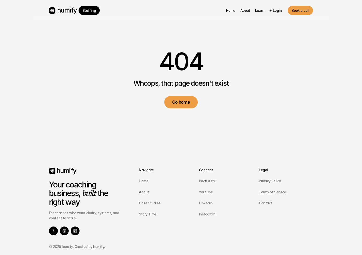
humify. (98, 246)
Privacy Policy (270, 181)
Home (143, 181)
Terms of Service (272, 192)
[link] (89, 10)
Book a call (207, 181)
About (144, 192)
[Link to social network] (53, 231)
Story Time (147, 214)
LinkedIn (206, 203)
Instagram (207, 214)
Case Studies (149, 203)
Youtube (206, 192)
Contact (265, 203)
